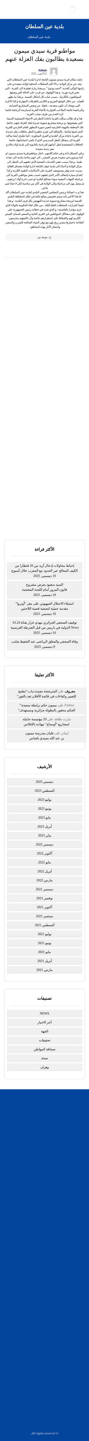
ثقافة (42, 1238)
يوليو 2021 (44, 934)
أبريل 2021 (44, 961)
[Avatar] (54, 71)
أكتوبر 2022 (44, 853)
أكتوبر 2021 (44, 907)
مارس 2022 (44, 880)
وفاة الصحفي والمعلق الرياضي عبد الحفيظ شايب (44, 641)
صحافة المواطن (44, 1049)
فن (42, 1281)
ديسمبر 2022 (44, 844)
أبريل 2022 (44, 871)
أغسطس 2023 (44, 790)
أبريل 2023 (44, 826)
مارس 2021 (44, 970)
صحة (44, 1058)
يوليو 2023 (44, 799)
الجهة (44, 1031)
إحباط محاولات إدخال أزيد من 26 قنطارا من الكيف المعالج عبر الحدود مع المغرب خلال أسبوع (44, 313)
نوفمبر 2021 (44, 898)
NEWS (44, 1013)
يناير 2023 (44, 835)
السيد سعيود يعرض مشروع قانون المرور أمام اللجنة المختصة (44, 587)
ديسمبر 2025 (44, 781)
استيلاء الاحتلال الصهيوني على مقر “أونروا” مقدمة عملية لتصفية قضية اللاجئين (44, 606)
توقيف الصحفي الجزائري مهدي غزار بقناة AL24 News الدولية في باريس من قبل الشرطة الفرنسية (44, 370)
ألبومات (42, 1244)
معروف (70, 691)
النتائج (52, 521)
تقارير (42, 1265)
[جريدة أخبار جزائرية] (72, 9)
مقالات (42, 1292)
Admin (42, 70)
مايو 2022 (44, 862)
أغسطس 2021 (44, 925)
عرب (42, 1276)
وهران (44, 1067)
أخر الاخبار (44, 1022)
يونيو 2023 (44, 808)
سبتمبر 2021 (44, 916)
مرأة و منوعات (42, 1286)
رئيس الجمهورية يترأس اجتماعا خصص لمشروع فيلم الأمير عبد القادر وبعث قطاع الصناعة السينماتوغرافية (44, 407)
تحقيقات (44, 1040)
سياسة (42, 1216)
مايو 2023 (44, 817)
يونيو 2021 (44, 943)
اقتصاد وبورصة (42, 1227)
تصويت (37, 521)
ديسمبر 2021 (44, 889)
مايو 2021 (44, 952)
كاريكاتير (42, 1233)
